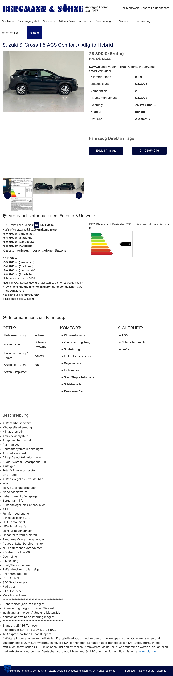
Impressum (130, 670)
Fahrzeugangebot (28, 21)
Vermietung (143, 21)
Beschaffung (103, 21)
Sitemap (161, 670)
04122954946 (149, 150)
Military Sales (67, 21)
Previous (7, 195)
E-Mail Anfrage (106, 150)
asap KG (87, 670)
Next (79, 195)
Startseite (8, 21)
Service (123, 21)
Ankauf (83, 21)
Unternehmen (10, 32)
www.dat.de (147, 651)
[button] (7, 668)
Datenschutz (146, 670)
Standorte (49, 21)
